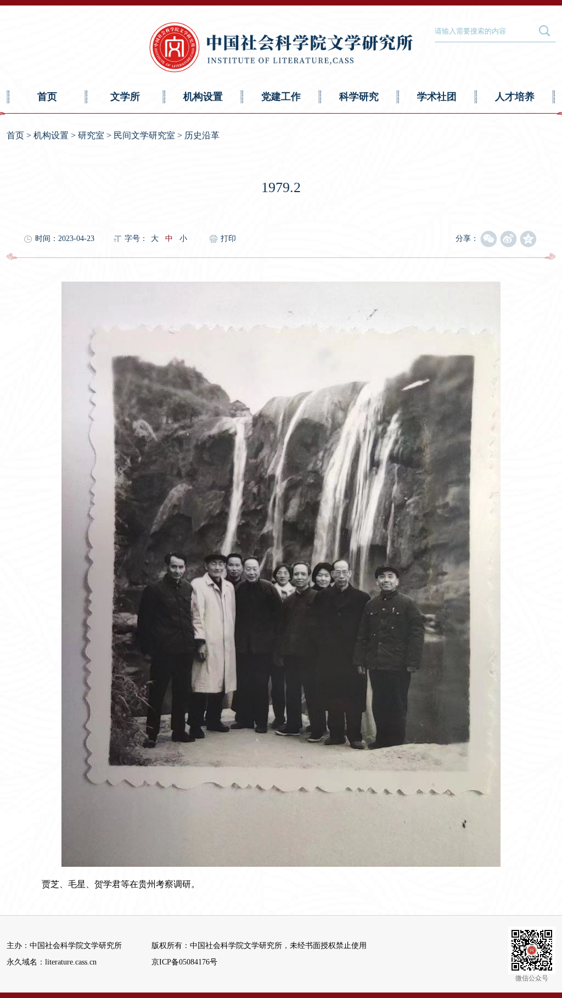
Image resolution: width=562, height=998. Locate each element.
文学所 (125, 96)
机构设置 (203, 96)
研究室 (91, 135)
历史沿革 (202, 135)
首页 (47, 96)
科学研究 (359, 96)
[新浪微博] (509, 239)
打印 (228, 238)
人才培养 (515, 96)
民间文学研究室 (144, 135)
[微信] (489, 239)
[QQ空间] (528, 239)
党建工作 (281, 96)
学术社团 (437, 96)
